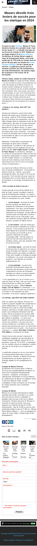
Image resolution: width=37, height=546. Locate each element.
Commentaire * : (8, 485)
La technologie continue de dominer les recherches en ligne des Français (32, 455)
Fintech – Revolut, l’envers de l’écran (23, 455)
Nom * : (5, 465)
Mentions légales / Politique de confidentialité (18, 540)
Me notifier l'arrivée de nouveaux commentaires (14, 506)
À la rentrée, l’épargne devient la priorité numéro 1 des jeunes (6, 455)
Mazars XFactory (26, 54)
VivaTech (18, 46)
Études (11, 7)
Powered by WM (18, 535)
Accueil (4, 7)
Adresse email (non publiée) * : (13, 472)
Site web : (6, 478)
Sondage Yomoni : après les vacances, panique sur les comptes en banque (14, 455)
